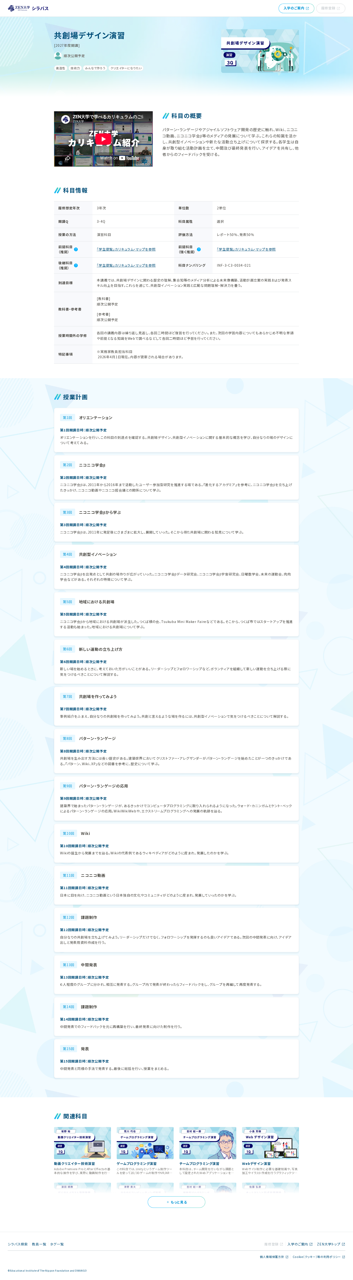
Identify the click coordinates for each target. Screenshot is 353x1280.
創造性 (60, 68)
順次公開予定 (74, 55)
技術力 (75, 68)
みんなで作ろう (95, 68)
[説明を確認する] (75, 249)
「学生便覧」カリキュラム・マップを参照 (126, 249)
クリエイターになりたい (125, 68)
